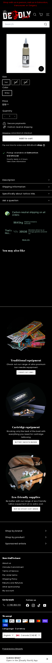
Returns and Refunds (12, 583)
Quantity (7, 110)
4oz (27, 83)
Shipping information (14, 186)
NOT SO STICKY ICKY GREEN (26, 509)
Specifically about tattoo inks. (19, 193)
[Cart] (41, 14)
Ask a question (10, 200)
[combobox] (26, 24)
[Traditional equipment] (26, 336)
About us (6, 563)
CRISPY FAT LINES (25, 372)
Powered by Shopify (12, 648)
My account (8, 590)
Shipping (6, 133)
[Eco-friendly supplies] (26, 472)
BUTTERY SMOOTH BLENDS (26, 442)
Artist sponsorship (11, 587)
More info (26, 240)
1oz (6, 82)
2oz (17, 83)
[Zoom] (41, 68)
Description (8, 180)
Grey (7, 92)
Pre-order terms (9, 575)
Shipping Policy (9, 579)
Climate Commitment (13, 567)
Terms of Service (10, 571)
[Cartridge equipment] (26, 402)
